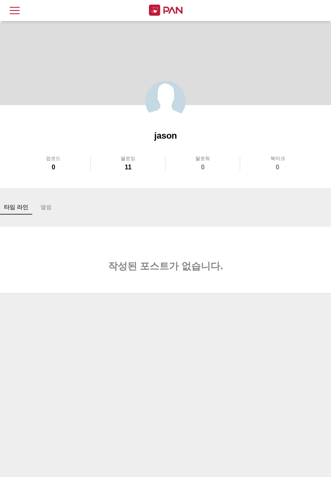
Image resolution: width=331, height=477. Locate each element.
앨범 (46, 207)
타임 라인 (16, 207)
